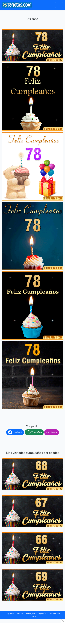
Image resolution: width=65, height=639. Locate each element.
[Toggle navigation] (59, 5)
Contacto (32, 616)
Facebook (17, 432)
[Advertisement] (32, 631)
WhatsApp (36, 432)
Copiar (53, 432)
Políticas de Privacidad (50, 613)
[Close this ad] (63, 621)
